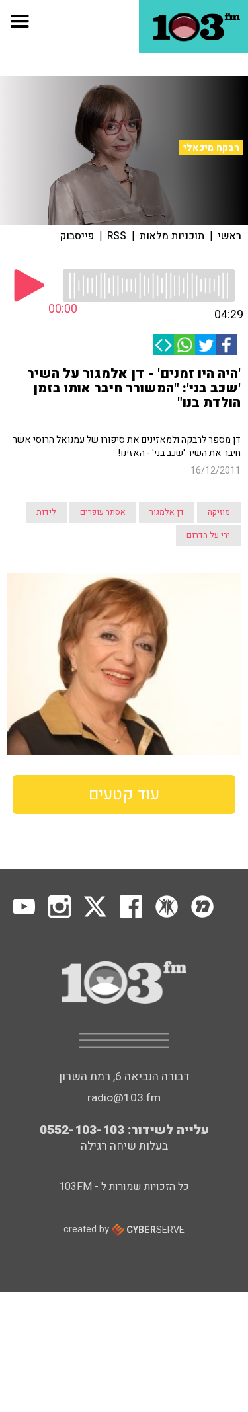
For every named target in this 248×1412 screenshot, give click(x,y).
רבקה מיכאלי (211, 148)
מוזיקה (219, 512)
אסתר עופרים (103, 512)
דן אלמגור (166, 512)
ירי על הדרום (208, 535)
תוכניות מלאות (172, 236)
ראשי (229, 236)
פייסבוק (77, 236)
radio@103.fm (124, 1097)
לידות (46, 512)
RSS (116, 236)
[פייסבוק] (226, 344)
